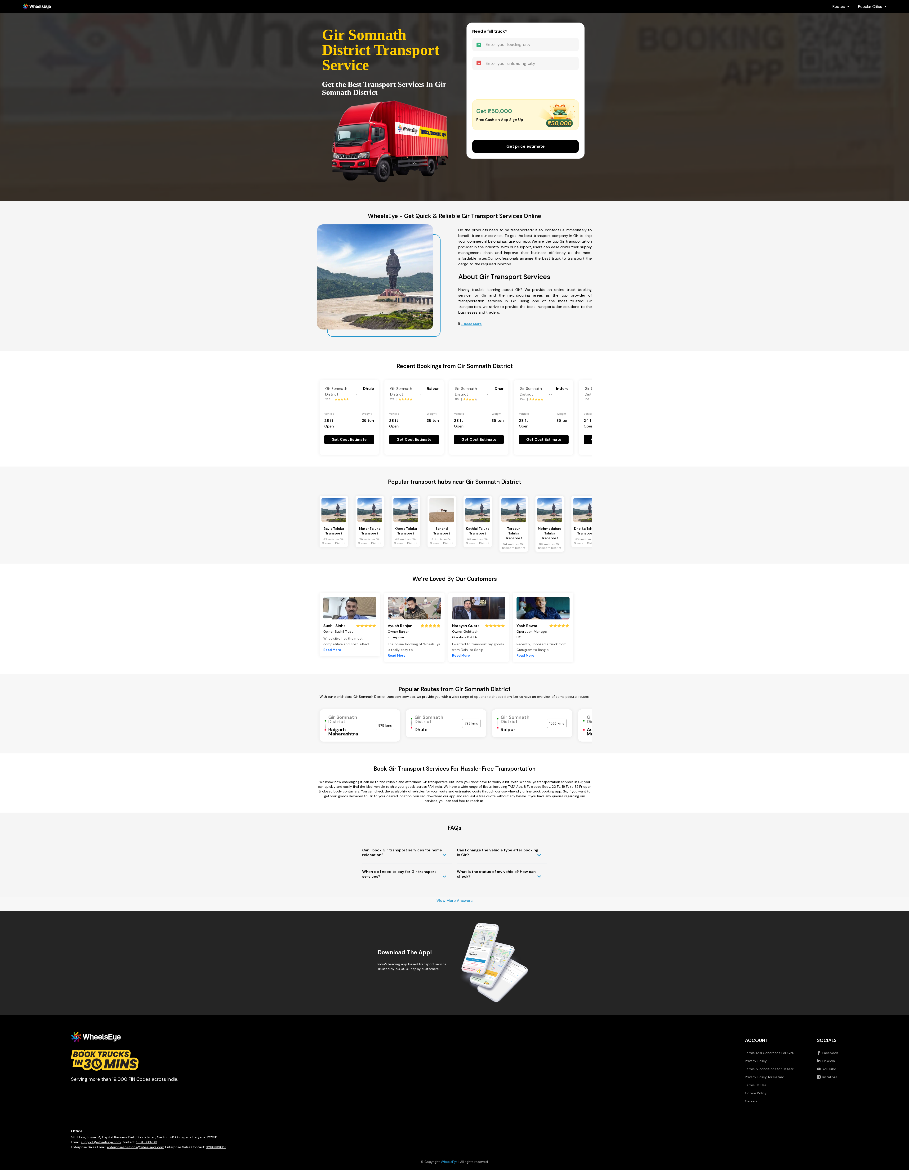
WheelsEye (449, 1162)
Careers (751, 1101)
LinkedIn (828, 1061)
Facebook (830, 1053)
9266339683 (216, 1147)
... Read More (471, 324)
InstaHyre (829, 1077)
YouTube (829, 1069)
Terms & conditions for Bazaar (769, 1069)
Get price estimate (525, 146)
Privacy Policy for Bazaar (764, 1077)
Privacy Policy (756, 1061)
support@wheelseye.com (101, 1142)
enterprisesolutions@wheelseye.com (135, 1147)
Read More (332, 650)
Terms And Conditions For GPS (769, 1053)
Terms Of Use (755, 1085)
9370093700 (146, 1142)
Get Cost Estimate (349, 439)
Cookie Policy (755, 1093)
